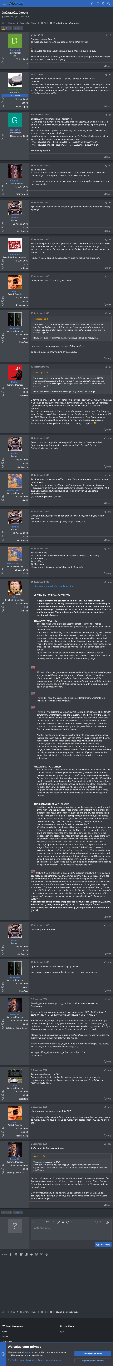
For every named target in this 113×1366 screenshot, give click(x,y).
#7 (110, 276)
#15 (110, 925)
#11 (110, 475)
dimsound (8, 16)
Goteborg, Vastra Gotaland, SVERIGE (22, 1028)
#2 (110, 75)
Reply (108, 66)
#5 (110, 202)
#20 (110, 1144)
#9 (110, 367)
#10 (110, 438)
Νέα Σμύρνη (22, 231)
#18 (110, 1070)
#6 (110, 239)
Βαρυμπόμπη (22, 106)
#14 (110, 582)
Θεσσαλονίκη (21, 305)
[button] (4, 3)
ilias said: (37, 1156)
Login (61, 1331)
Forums (4, 1336)
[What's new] (103, 3)
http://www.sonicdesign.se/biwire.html (53, 586)
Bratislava (23, 1099)
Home (4, 1331)
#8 (110, 313)
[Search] (109, 3)
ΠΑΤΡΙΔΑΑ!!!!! (22, 194)
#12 (110, 512)
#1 (110, 35)
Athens (24, 268)
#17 (110, 999)
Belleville (24, 395)
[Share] (106, 35)
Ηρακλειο (23, 342)
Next (17, 28)
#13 (110, 548)
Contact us (6, 1341)
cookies (27, 1352)
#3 (110, 115)
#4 (110, 165)
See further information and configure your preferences (34, 1360)
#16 (110, 962)
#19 (110, 1107)
